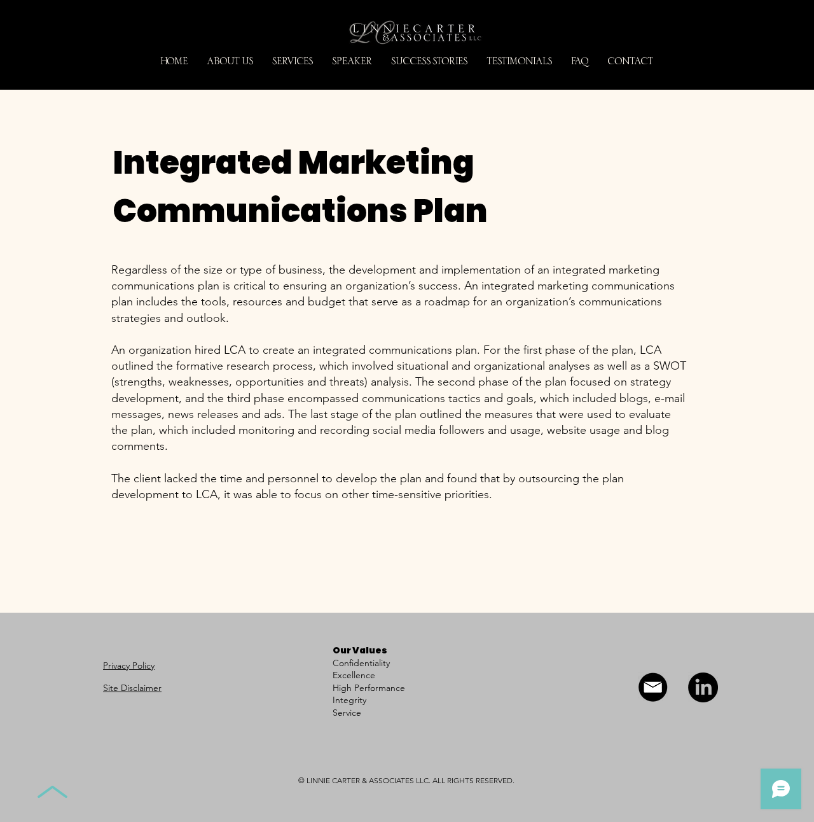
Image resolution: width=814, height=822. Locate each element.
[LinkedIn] (703, 687)
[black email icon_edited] (653, 687)
